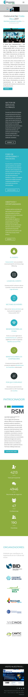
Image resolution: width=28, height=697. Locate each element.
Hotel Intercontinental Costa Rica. (13, 21)
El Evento (14, 257)
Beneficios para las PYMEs (14, 341)
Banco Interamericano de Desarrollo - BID (13, 690)
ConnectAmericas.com (11, 337)
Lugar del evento (14, 281)
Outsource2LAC (9, 262)
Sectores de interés (14, 304)
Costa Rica (14, 390)
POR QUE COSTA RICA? (14, 382)
